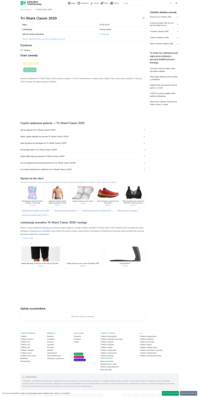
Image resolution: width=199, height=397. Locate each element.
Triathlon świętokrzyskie (148, 347)
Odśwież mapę (27, 238)
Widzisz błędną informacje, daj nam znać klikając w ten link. (43, 39)
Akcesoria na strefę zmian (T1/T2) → (35, 215)
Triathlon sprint (26, 353)
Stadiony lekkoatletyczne (109, 367)
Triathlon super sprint (28, 356)
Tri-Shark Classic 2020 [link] (43, 9)
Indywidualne (52, 353)
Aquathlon (51, 339)
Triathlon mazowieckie (108, 353)
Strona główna (25, 9)
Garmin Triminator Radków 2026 (161, 44)
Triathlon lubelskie (107, 345)
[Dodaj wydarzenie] (170, 3)
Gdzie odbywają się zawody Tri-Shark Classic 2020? (42, 156)
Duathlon (50, 336)
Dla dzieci (50, 347)
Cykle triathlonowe (54, 356)
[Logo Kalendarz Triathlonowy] (31, 3)
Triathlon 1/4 (25, 345)
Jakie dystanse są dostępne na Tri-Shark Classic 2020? (43, 143)
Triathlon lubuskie (107, 342)
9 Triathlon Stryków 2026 (159, 31)
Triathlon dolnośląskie (108, 336)
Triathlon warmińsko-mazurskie (151, 350)
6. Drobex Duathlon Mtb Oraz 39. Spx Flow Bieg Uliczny (162, 24)
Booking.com (48, 227)
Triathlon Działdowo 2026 (159, 37)
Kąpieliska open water (108, 364)
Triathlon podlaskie (147, 339)
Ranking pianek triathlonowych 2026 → (36, 211)
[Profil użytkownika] (176, 3)
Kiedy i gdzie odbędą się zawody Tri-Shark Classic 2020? (44, 136)
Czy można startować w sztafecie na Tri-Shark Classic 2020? (46, 169)
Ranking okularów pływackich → (67, 211)
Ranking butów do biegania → (128, 211)
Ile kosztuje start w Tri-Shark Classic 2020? (38, 149)
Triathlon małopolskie (108, 350)
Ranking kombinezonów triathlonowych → (98, 211)
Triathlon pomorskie (147, 342)
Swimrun (50, 342)
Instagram (77, 339)
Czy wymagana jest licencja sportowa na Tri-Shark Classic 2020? (48, 163)
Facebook (77, 336)
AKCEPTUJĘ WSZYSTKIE (170, 393)
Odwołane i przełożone (55, 358)
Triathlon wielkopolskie (148, 353)
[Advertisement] (82, 101)
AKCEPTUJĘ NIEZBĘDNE (188, 393)
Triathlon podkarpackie (148, 336)
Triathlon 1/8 (25, 347)
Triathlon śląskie (146, 345)
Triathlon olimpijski (27, 350)
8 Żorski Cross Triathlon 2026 (160, 17)
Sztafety (50, 350)
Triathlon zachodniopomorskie (150, 356)
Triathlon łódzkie (106, 347)
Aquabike (50, 345)
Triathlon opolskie (107, 356)
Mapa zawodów (106, 369)
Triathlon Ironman (26, 339)
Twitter (76, 342)
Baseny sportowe (106, 361)
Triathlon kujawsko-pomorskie (111, 339)
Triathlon (23, 336)
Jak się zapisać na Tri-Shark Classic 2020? (38, 130)
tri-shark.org (104, 34)
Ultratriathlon (25, 361)
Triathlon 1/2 (25, 342)
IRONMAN (24, 358)
